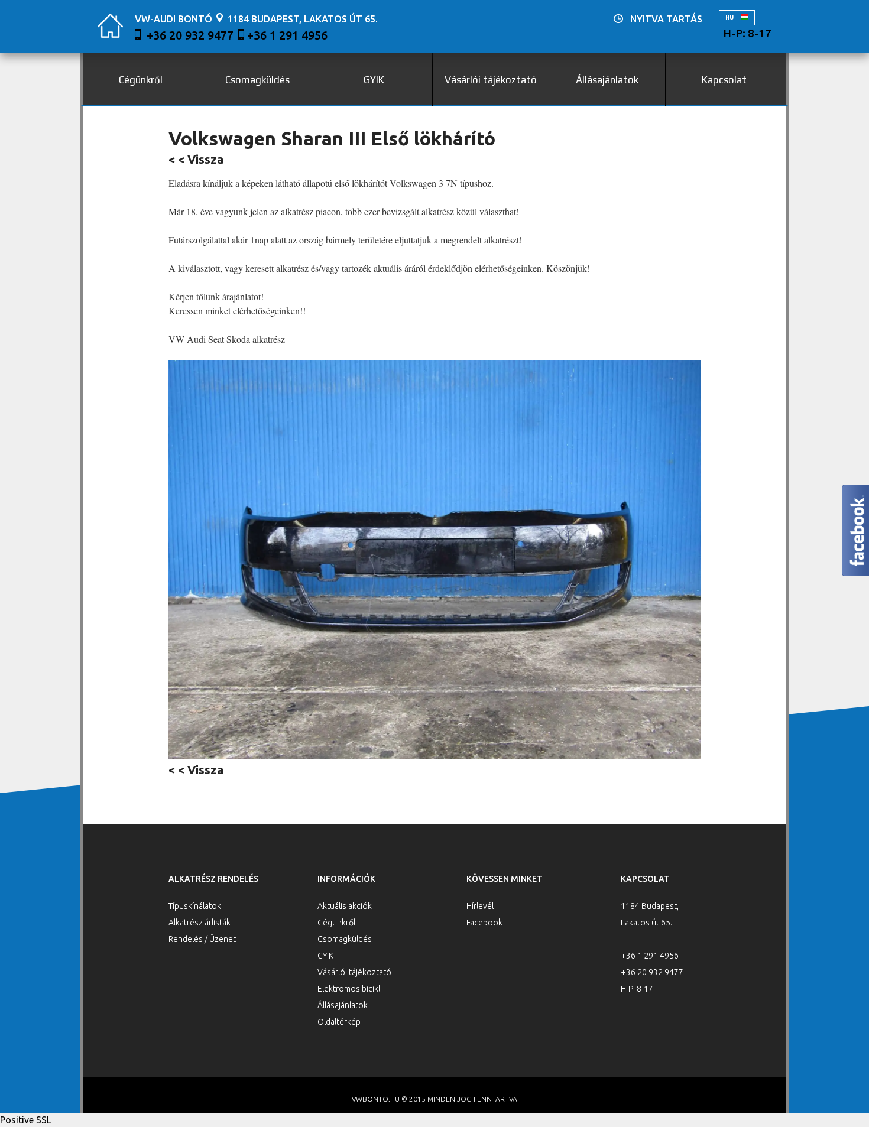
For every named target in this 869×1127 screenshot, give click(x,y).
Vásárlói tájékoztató (491, 80)
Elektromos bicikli (349, 988)
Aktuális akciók (344, 906)
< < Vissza (195, 159)
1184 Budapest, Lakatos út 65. (303, 19)
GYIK (374, 80)
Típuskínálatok (194, 906)
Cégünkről (141, 80)
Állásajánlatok (607, 80)
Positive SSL (25, 1120)
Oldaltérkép (339, 1022)
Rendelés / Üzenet (202, 939)
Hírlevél (480, 906)
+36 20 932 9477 (190, 35)
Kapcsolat (724, 80)
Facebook (484, 922)
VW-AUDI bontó (173, 19)
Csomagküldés (257, 80)
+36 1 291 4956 (287, 35)
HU (730, 17)
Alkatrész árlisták (199, 922)
